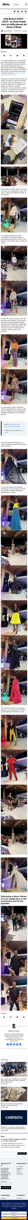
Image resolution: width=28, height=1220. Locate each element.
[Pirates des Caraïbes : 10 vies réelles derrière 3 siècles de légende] (14, 1094)
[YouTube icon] (20, 1044)
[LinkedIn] (24, 56)
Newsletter (20, 1174)
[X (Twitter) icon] (14, 1044)
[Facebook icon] (8, 1044)
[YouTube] (25, 11)
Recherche (22, 1153)
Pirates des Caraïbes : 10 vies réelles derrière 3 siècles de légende (11, 1104)
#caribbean (17, 424)
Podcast (19, 1172)
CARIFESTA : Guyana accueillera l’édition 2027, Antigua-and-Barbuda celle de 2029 (13, 1127)
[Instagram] (18, 11)
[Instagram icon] (17, 1044)
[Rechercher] (26, 4)
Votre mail (3, 1181)
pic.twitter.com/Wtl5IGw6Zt (12, 426)
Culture (24, 31)
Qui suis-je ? (20, 1198)
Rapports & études (20, 1169)
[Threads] (22, 11)
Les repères (20, 1166)
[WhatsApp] (4, 56)
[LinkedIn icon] (11, 1044)
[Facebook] (10, 56)
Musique (3, 1198)
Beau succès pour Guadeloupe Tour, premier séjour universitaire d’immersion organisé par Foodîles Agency (14, 1080)
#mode (11, 424)
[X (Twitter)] (14, 11)
